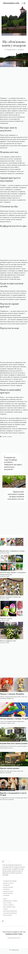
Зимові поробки (8, 893)
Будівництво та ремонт (10, 900)
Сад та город (7, 903)
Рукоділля (6, 885)
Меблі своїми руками (9, 907)
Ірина (22, 50)
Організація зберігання (10, 913)
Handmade (6, 895)
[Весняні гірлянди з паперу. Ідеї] (11, 587)
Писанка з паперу (6, 618)
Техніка (5, 909)
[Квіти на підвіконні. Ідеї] (11, 631)
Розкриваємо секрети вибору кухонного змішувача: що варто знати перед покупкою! (13, 463)
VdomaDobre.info (16, 938)
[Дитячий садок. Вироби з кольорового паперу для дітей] (11, 563)
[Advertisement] (14, 82)
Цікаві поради (7, 436)
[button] (22, 3)
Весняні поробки (8, 887)
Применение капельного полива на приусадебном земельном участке (15, 495)
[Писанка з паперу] (11, 608)
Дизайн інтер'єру (8, 883)
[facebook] (2, 921)
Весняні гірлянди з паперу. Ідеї (10, 597)
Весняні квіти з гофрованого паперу (12, 551)
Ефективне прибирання (10, 911)
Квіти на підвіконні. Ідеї (8, 641)
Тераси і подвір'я (8, 905)
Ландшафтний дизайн (10, 881)
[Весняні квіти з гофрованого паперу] (11, 542)
